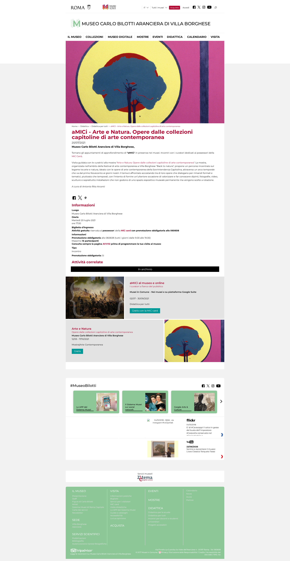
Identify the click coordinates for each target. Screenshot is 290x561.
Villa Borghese (79, 524)
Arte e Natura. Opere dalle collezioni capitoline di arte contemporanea (155, 162)
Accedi (186, 7)
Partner (190, 500)
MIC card (114, 504)
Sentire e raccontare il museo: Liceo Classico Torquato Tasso (201, 450)
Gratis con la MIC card (145, 310)
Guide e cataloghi (119, 513)
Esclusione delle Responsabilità (183, 552)
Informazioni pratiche (121, 496)
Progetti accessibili (157, 525)
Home (74, 126)
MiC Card (77, 156)
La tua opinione (118, 518)
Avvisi (189, 497)
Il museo (74, 37)
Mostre (143, 37)
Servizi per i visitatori (120, 501)
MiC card (126, 230)
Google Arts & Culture (181, 408)
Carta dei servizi (80, 510)
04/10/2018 (203, 430)
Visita (215, 37)
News (189, 493)
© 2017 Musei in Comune (146, 552)
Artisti (75, 504)
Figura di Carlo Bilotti (82, 501)
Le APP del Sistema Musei (83, 408)
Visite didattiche (118, 507)
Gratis (77, 351)
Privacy (164, 552)
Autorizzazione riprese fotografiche (89, 544)
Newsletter (77, 513)
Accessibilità (116, 515)
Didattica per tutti (100, 126)
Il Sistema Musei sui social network (133, 407)
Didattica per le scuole (159, 512)
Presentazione (79, 496)
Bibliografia (78, 541)
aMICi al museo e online (147, 283)
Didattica (175, 37)
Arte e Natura (81, 328)
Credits (201, 552)
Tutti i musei (158, 7)
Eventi (158, 37)
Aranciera (76, 527)
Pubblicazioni (79, 538)
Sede (76, 520)
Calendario (196, 37)
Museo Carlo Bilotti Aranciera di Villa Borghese (146, 23)
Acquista (174, 7)
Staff (74, 498)
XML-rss (217, 555)
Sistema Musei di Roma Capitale (88, 507)
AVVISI (106, 244)
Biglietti (114, 498)
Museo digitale (120, 37)
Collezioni (94, 37)
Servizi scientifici (86, 534)
